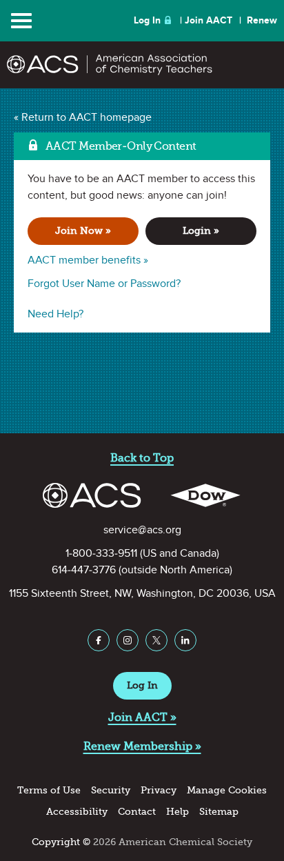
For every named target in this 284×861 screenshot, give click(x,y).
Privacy (158, 790)
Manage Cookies (227, 790)
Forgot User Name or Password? (104, 283)
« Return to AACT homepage (83, 117)
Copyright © (61, 842)
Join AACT (208, 20)
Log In (147, 20)
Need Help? (55, 314)
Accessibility (77, 812)
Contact (137, 812)
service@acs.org (142, 530)
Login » (201, 231)
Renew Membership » (142, 746)
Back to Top (142, 457)
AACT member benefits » (88, 260)
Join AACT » (142, 717)
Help (177, 812)
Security (110, 790)
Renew (262, 20)
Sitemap (219, 812)
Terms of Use (49, 790)
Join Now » (83, 231)
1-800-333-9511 (101, 553)
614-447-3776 (84, 570)
